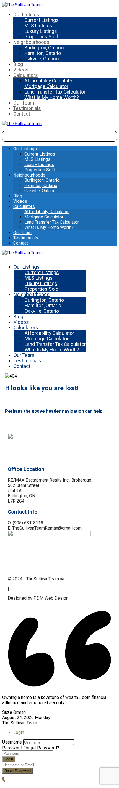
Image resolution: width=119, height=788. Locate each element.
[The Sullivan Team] (22, 4)
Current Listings (41, 20)
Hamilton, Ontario (42, 53)
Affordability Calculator (49, 81)
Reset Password (17, 771)
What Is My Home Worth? (51, 97)
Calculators (25, 75)
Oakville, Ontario (41, 59)
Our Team (23, 103)
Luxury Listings (40, 31)
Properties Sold (41, 36)
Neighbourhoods (31, 42)
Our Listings (26, 14)
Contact (21, 114)
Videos (21, 70)
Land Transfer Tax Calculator (55, 92)
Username (12, 742)
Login (8, 759)
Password (12, 747)
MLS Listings (38, 25)
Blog (18, 64)
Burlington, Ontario (44, 47)
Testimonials (27, 108)
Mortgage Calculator (46, 86)
